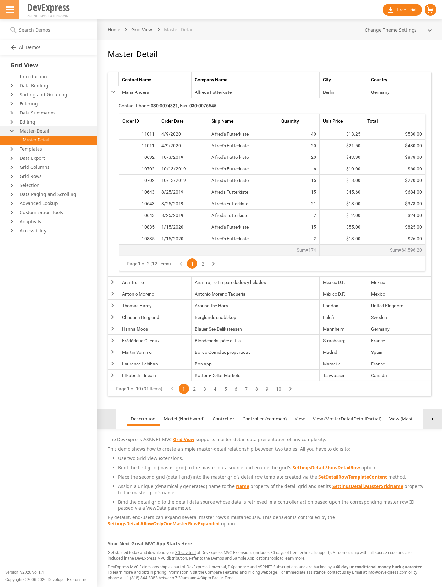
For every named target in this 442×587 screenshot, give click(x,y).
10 (278, 389)
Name (242, 486)
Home (114, 30)
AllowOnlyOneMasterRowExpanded (180, 523)
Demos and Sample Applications (240, 558)
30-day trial (185, 552)
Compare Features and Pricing (232, 572)
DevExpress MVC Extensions (133, 567)
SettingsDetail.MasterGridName (367, 486)
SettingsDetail (308, 467)
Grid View (141, 30)
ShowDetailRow (342, 467)
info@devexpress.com (387, 572)
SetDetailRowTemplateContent (352, 477)
